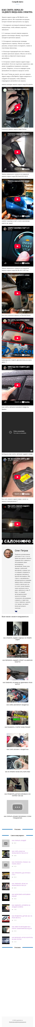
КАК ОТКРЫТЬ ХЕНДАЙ (19, 840)
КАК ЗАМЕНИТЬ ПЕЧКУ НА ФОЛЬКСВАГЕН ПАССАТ (20, 884)
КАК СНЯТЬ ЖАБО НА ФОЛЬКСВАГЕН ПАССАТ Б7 (20, 852)
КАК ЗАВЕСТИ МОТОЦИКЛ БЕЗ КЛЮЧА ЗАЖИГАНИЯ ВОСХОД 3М (22, 927)
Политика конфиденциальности (17, 1022)
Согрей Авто (17, 2)
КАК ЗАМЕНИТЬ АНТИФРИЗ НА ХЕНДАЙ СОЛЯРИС (21, 906)
